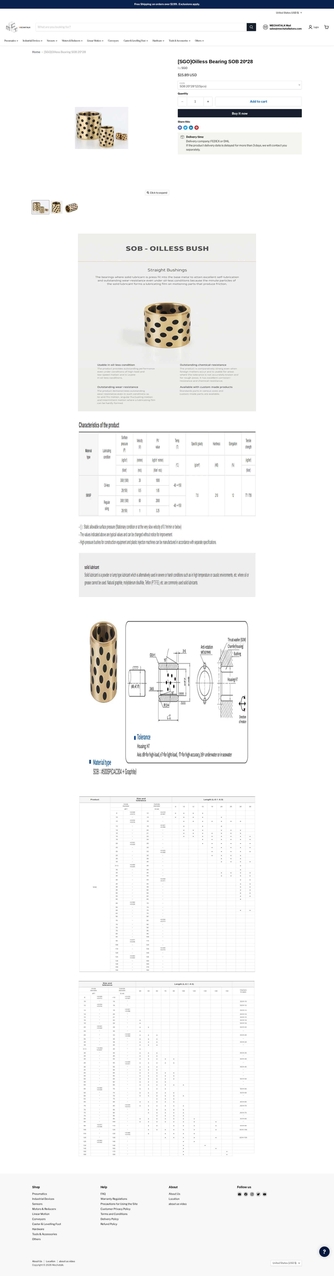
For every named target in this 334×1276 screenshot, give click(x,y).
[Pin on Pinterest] (196, 128)
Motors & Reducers (71, 40)
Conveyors (113, 40)
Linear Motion (94, 40)
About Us (174, 1193)
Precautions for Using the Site (119, 1204)
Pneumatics (10, 40)
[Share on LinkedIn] (191, 128)
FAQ (103, 1193)
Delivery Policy (110, 1219)
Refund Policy (109, 1224)
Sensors (51, 40)
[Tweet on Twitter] (185, 128)
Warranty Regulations (114, 1198)
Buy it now (240, 113)
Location (174, 1198)
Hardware (157, 40)
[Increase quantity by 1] (208, 101)
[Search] (251, 27)
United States (287, 12)
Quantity (183, 93)
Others (198, 40)
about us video (178, 1204)
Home (36, 52)
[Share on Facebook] (180, 128)
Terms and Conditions (114, 1214)
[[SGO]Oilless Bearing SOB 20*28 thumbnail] (40, 207)
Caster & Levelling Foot (135, 40)
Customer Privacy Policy (115, 1209)
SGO (184, 68)
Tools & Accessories (178, 40)
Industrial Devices (31, 40)
